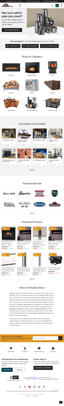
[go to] (9, 234)
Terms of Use (28, 395)
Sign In (19, 369)
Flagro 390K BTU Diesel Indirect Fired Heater (54, 268)
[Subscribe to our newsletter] (60, 338)
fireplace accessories (15, 308)
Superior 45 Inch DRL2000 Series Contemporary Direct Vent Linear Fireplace (55, 243)
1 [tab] (27, 36)
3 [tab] (30, 36)
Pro (57, 5)
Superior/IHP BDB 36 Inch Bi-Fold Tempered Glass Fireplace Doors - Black (8, 269)
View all (32, 170)
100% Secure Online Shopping (51, 1)
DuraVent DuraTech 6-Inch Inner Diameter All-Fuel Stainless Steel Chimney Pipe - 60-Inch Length (40, 269)
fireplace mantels (41, 308)
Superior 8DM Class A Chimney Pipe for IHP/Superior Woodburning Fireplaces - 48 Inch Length (40, 243)
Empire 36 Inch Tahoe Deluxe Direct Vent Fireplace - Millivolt (7, 243)
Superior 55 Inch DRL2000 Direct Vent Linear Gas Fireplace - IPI (24, 243)
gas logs (36, 304)
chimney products (38, 313)
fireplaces (20, 304)
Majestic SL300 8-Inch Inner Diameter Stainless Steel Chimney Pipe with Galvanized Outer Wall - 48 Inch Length (23, 269)
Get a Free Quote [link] (12, 30)
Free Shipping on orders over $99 (14, 1)
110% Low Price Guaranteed (32, 1)
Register (7, 369)
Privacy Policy (35, 395)
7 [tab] (36, 36)
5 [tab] (33, 36)
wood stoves (27, 304)
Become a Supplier (43, 368)
